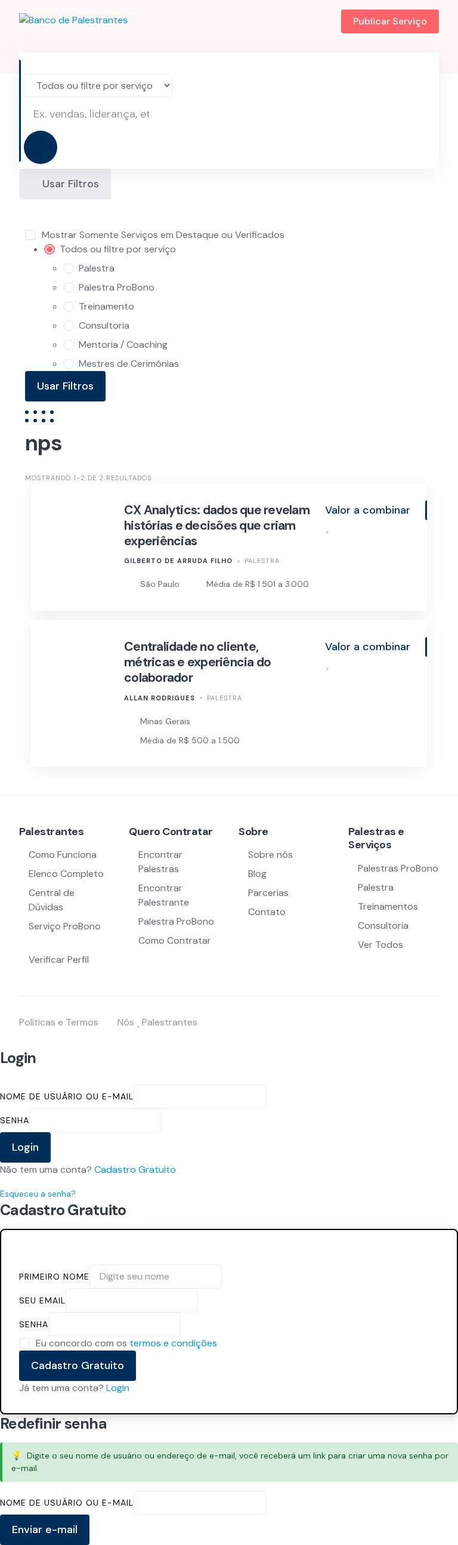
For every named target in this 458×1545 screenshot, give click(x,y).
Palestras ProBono (398, 868)
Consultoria (383, 925)
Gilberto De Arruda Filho (178, 561)
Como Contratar (174, 940)
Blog (257, 873)
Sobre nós (270, 854)
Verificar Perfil (59, 959)
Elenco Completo (66, 873)
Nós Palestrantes (157, 1022)
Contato (267, 912)
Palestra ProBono (176, 921)
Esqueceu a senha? (38, 1193)
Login (117, 1388)
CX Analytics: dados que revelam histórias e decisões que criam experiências (217, 526)
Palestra (262, 561)
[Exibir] (167, 1120)
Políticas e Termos (58, 1022)
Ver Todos (380, 944)
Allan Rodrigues (159, 698)
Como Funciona (63, 854)
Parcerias (268, 892)
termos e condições (173, 1343)
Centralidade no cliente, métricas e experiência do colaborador (197, 662)
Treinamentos (388, 906)
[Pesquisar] (40, 147)
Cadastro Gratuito (135, 1169)
